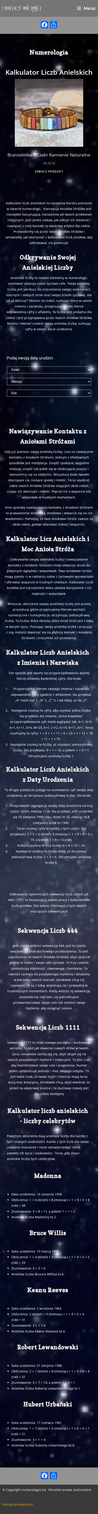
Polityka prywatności (17, 1504)
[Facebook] (44, 25)
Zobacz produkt (49, 171)
